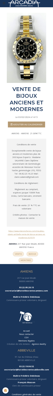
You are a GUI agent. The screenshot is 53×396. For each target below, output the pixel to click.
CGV (26, 337)
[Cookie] (5, 390)
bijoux (32, 254)
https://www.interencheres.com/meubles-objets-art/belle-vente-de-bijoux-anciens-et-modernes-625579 (26, 234)
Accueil (26, 330)
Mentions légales (26, 340)
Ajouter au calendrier (27, 124)
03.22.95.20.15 (26, 287)
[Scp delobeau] (26, 317)
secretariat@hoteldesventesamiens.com (26, 290)
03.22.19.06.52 (26, 366)
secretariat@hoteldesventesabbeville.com (26, 369)
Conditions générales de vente (26, 394)
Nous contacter (26, 334)
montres (26, 260)
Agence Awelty (39, 344)
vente (18, 254)
